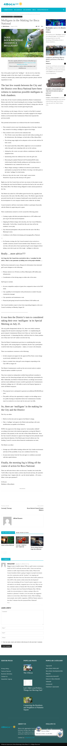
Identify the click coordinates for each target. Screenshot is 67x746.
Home (2, 14)
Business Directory (6, 674)
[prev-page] (2, 553)
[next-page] (5, 553)
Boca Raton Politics (18, 16)
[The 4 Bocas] (33, 667)
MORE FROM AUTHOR (22, 532)
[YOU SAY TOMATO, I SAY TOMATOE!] (22, 540)
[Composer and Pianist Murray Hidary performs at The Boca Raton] (56, 51)
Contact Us (4, 676)
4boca (34, 9)
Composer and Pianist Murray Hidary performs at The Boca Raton (55, 59)
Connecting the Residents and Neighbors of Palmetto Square (33, 707)
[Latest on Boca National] (7, 540)
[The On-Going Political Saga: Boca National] (37, 541)
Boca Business (27, 9)
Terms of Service (6, 671)
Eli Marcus (48, 32)
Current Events (8, 9)
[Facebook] (3, 497)
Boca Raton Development (12, 14)
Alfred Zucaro (6, 26)
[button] (64, 10)
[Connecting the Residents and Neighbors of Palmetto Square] (33, 700)
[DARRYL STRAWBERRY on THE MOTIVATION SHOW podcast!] (56, 82)
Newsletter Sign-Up (42, 9)
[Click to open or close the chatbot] (60, 734)
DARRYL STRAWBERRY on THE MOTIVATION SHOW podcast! (55, 91)
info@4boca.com (30, 737)
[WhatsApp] (15, 497)
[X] (7, 497)
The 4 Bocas (28, 673)
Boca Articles (18, 9)
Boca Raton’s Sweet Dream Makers (35, 509)
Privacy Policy (5, 668)
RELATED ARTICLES (8, 532)
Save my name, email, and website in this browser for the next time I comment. (22, 642)
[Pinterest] (11, 497)
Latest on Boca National (7, 545)
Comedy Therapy (6, 508)
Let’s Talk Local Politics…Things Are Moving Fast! (33, 689)
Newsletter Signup (6, 679)
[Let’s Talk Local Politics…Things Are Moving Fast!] (33, 683)
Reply (8, 602)
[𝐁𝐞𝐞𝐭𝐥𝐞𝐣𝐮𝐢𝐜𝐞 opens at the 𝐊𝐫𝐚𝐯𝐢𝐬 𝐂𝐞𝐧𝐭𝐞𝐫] (56, 21)
